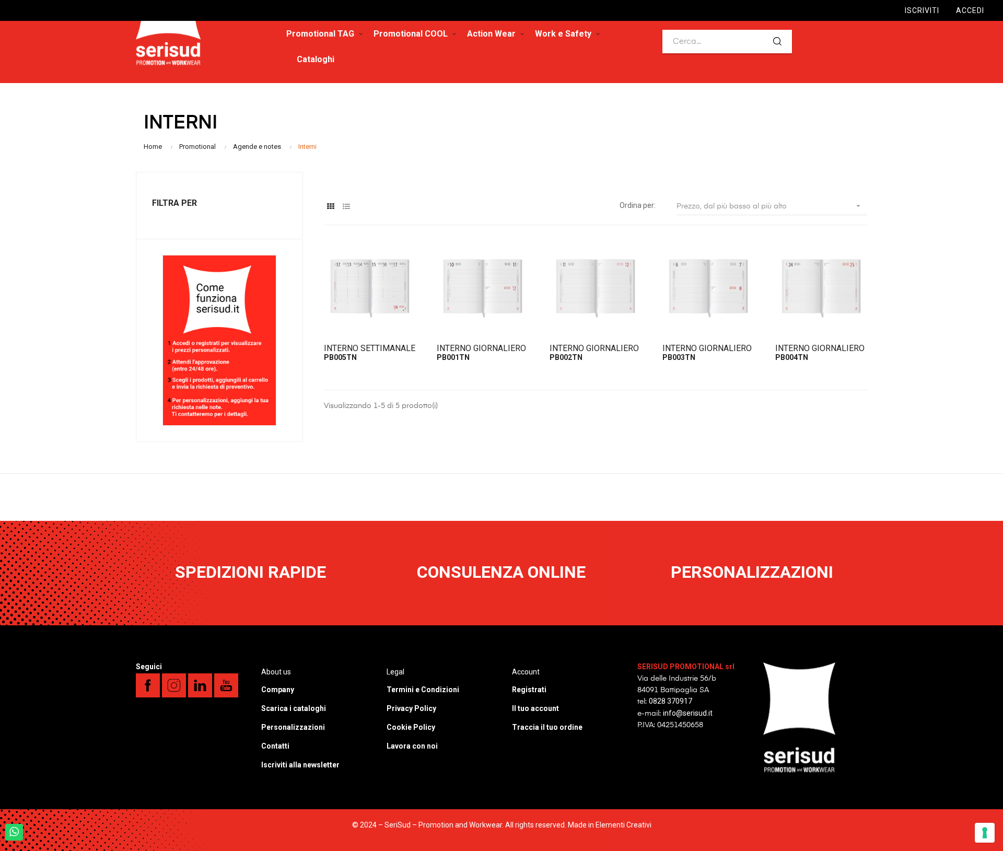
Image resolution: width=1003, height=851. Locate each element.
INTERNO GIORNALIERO (481, 348)
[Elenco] (346, 206)
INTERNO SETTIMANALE (369, 348)
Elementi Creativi (623, 825)
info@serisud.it (688, 713)
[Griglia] (330, 206)
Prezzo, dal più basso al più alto (769, 206)
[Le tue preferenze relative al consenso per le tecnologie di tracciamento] (985, 833)
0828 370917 (670, 701)
